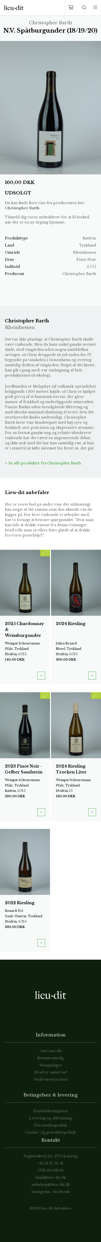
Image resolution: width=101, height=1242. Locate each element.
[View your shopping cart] (72, 7)
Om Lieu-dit (50, 1051)
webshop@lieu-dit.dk (50, 1184)
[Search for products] (84, 7)
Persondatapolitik (50, 1125)
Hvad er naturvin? (50, 1072)
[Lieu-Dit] (14, 7)
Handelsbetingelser (50, 1111)
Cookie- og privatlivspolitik (50, 1132)
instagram (41, 1192)
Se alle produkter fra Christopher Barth (44, 463)
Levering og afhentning (50, 1118)
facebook (61, 1192)
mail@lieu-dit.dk (50, 1177)
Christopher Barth (22, 208)
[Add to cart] (41, 676)
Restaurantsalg (50, 1058)
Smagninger (50, 1065)
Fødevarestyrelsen (50, 1079)
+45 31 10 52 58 (50, 1163)
